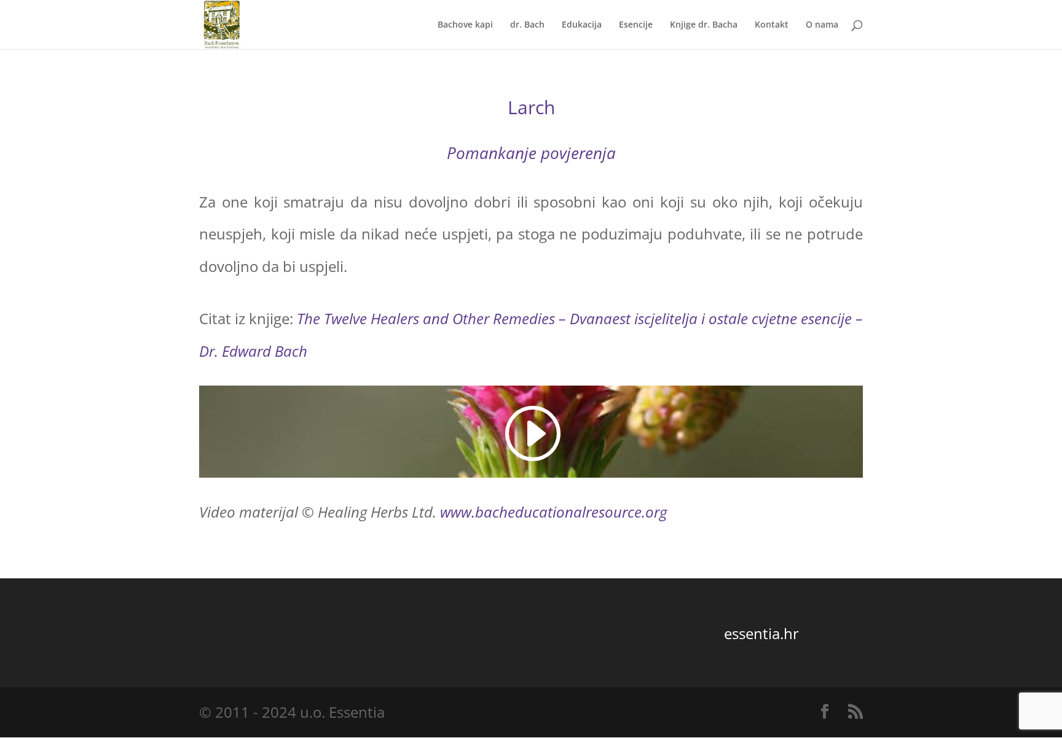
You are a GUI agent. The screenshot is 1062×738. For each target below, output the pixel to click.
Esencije (636, 25)
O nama (822, 25)
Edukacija (582, 25)
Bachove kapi (465, 25)
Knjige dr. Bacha (704, 25)
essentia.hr (761, 633)
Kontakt (772, 25)
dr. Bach (527, 25)
